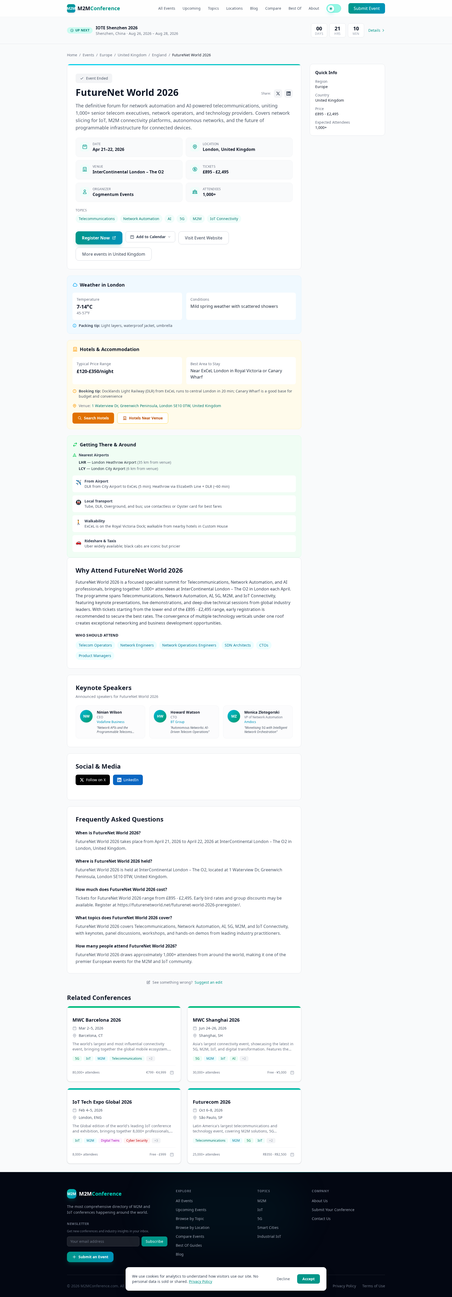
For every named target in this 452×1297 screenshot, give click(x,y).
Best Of (295, 8)
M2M (197, 218)
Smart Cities (268, 1227)
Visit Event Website (203, 238)
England (159, 54)
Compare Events (190, 1236)
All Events (166, 8)
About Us (320, 1200)
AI (169, 218)
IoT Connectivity (224, 218)
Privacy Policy (200, 1281)
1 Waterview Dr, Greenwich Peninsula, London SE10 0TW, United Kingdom (156, 405)
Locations (234, 8)
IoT (88, 1058)
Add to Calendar (151, 236)
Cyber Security (137, 1140)
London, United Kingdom (229, 149)
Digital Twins (110, 1140)
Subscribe (154, 1241)
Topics (213, 8)
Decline (283, 1278)
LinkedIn (131, 779)
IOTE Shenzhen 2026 (117, 28)
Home (72, 54)
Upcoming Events (191, 1209)
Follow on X (96, 779)
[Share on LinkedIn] (288, 93)
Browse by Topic (190, 1218)
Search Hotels (96, 417)
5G (182, 218)
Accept (308, 1278)
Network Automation (141, 218)
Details (374, 30)
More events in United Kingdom (113, 254)
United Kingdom (132, 54)
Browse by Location (193, 1227)
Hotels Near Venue (146, 417)
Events (88, 54)
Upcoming (192, 8)
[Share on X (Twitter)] (278, 93)
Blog (254, 8)
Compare (273, 8)
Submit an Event (93, 1256)
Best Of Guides (189, 1245)
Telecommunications (97, 218)
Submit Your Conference (333, 1209)
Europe (106, 54)
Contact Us (321, 1218)
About (314, 8)
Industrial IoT (269, 1236)
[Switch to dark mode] (333, 8)
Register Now (96, 238)
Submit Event (367, 8)
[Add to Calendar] (172, 1072)
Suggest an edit (208, 982)
